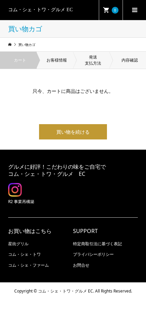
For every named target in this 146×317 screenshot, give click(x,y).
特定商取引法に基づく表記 (97, 244)
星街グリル (18, 244)
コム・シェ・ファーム (28, 265)
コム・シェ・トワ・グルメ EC (40, 9)
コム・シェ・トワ (24, 254)
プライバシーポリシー (93, 254)
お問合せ (81, 265)
